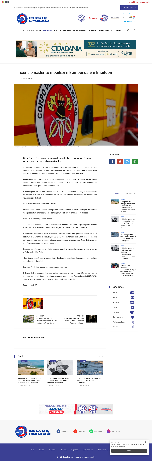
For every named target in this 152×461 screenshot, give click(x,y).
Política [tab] (132, 193)
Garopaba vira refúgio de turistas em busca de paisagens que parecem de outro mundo (58, 7)
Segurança (47, 30)
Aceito (129, 451)
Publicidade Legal (106, 30)
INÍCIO (25, 30)
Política (57, 30)
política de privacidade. (118, 446)
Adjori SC (132, 2)
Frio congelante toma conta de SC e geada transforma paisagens (89, 380)
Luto (53, 361)
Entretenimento (80, 30)
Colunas (120, 30)
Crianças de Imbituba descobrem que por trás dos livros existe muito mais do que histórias (128, 270)
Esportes (67, 30)
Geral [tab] (117, 193)
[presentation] (99, 356)
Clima (83, 361)
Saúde (38, 30)
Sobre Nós (93, 30)
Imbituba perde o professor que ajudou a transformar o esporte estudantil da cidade (128, 253)
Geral (31, 30)
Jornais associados (143, 2)
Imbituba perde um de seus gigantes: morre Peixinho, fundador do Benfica (58, 380)
